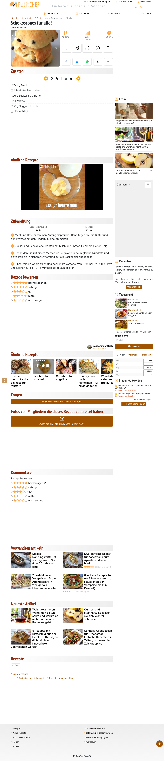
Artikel (84, 13)
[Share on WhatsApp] (87, 62)
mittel (31, 295)
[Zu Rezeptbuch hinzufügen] (66, 48)
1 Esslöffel (19, 100)
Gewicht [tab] (121, 354)
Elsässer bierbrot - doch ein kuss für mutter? (20, 381)
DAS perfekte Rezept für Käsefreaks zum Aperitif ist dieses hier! (97, 558)
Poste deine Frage (135, 404)
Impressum (90, 742)
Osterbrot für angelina (64, 378)
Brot (17, 665)
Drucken (146, 331)
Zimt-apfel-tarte (136, 323)
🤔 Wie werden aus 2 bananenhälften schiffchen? (133, 387)
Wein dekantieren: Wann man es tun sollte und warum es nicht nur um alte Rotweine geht (45, 616)
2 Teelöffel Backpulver (26, 90)
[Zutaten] (4, 380)
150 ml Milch (21, 111)
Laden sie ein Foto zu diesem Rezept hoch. (62, 424)
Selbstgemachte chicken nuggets (140, 314)
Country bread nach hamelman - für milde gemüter (88, 381)
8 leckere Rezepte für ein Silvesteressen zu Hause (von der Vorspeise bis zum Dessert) (98, 582)
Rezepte (52, 13)
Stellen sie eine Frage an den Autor (63, 401)
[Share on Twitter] (98, 62)
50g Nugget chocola (25, 106)
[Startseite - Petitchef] (12, 18)
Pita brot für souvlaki (41, 378)
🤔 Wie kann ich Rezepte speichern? (132, 394)
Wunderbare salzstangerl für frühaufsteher (111, 379)
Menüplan (132, 287)
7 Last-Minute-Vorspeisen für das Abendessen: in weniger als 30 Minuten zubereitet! (44, 582)
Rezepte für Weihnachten (61, 678)
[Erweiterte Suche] (141, 7)
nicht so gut (35, 300)
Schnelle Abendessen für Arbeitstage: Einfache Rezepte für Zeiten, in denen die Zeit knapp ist (98, 637)
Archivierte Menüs (129, 331)
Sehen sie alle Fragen (142, 399)
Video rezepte (19, 733)
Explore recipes (20, 674)
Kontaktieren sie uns (95, 728)
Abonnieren (133, 346)
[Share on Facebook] (66, 62)
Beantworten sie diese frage (125, 390)
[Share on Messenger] (76, 62)
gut (30, 291)
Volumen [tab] (132, 354)
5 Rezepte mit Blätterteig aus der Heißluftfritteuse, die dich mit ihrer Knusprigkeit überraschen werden (35, 638)
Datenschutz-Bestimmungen (99, 733)
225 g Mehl (20, 85)
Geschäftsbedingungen (96, 737)
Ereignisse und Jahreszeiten (32, 678)
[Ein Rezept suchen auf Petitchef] (136, 6)
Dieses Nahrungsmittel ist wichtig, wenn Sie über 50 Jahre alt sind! (44, 560)
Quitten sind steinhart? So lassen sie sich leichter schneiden (97, 614)
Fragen (115, 13)
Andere (145, 13)
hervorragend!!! (37, 282)
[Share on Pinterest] (108, 62)
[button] (14, 48)
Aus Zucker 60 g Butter (27, 95)
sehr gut (33, 287)
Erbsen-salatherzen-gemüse (138, 303)
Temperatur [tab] (146, 354)
